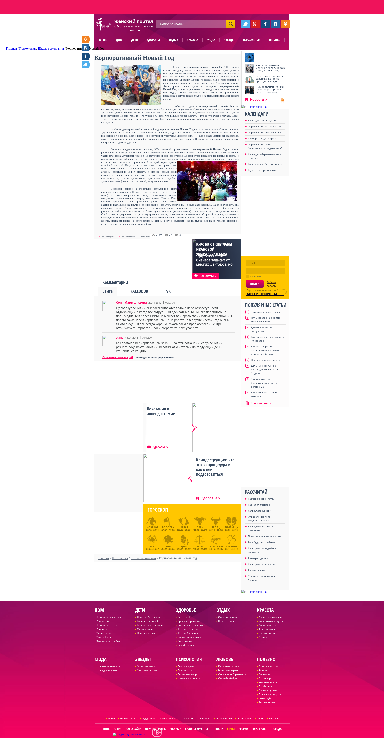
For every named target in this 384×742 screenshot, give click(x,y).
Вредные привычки (189, 621)
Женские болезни (188, 629)
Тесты (260, 718)
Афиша (263, 670)
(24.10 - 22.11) (216, 547)
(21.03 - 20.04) (200, 528)
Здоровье (153, 40)
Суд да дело (148, 718)
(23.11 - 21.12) (231, 547)
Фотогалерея (244, 718)
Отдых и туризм (227, 617)
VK (168, 291)
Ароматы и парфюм (270, 617)
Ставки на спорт (268, 666)
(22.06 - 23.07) (152, 547)
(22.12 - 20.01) (152, 528)
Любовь (274, 40)
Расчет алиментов (259, 504)
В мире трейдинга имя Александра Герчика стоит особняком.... (270, 89)
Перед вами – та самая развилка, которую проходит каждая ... (269, 78)
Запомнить (256, 276)
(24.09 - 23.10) (200, 547)
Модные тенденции (108, 666)
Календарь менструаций (262, 120)
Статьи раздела (107, 236)
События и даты (169, 718)
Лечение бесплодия (149, 617)
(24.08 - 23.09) (184, 547)
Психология (251, 40)
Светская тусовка (147, 670)
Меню (103, 40)
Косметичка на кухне (271, 621)
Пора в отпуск (226, 621)
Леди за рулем (186, 666)
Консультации (128, 718)
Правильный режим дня (265, 360)
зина (120, 337)
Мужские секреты (228, 670)
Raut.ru (179, 740)
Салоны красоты (196, 729)
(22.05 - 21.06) (231, 528)
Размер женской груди (261, 498)
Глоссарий (204, 718)
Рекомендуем (267, 702)
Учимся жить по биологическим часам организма (264, 382)
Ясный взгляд (186, 645)
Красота (192, 40)
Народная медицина (190, 637)
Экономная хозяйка (108, 641)
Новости (257, 99)
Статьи (231, 729)
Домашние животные (109, 617)
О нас (118, 729)
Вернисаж (265, 674)
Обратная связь (155, 729)
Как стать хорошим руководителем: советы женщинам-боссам (265, 350)
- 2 (170, 235)
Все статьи (145, 236)
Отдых (173, 40)
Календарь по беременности (265, 164)
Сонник (188, 718)
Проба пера (265, 686)
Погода (277, 729)
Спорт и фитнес (187, 641)
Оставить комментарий (117, 357)
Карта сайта (133, 729)
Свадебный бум (227, 678)
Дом (119, 40)
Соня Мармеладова (131, 302)
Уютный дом (103, 637)
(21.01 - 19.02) (168, 528)
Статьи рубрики (128, 236)
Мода (211, 40)
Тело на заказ (267, 629)
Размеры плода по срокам (263, 138)
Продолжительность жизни (264, 536)
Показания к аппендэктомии (161, 411)
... (256, 54)
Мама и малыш (146, 629)
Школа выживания (189, 678)
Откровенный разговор (232, 674)
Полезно (295, 40)
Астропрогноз (224, 718)
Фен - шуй (265, 698)
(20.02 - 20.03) (184, 528)
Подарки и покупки (270, 694)
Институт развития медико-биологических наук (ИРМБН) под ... (270, 67)
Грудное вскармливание (262, 170)
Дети (134, 40)
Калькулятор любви (259, 510)
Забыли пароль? (272, 284)
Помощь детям (146, 633)
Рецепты (101, 629)
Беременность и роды (150, 625)
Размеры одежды (258, 558)
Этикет (263, 637)
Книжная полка (268, 682)
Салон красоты (267, 625)
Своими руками (268, 690)
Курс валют (260, 729)
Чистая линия (267, 633)
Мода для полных (106, 670)
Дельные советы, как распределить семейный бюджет (266, 369)
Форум (243, 729)
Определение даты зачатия (264, 126)
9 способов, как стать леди (266, 312)
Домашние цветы (106, 625)
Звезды (229, 40)
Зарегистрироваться (265, 294)
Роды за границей (147, 621)
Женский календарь (189, 633)
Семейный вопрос (188, 674)
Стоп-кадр (265, 678)
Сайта (107, 291)
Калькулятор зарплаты (261, 564)
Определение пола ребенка (264, 132)
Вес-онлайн (185, 617)
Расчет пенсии (256, 570)
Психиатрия (185, 670)
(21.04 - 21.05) (216, 528)
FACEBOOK (139, 291)
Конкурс (273, 718)
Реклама (175, 729)
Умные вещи (104, 633)
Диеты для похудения (190, 625)
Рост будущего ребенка (261, 542)
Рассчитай (102, 621)
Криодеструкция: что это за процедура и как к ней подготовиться (215, 467)
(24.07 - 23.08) (168, 547)
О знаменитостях (147, 666)
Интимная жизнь (228, 666)
